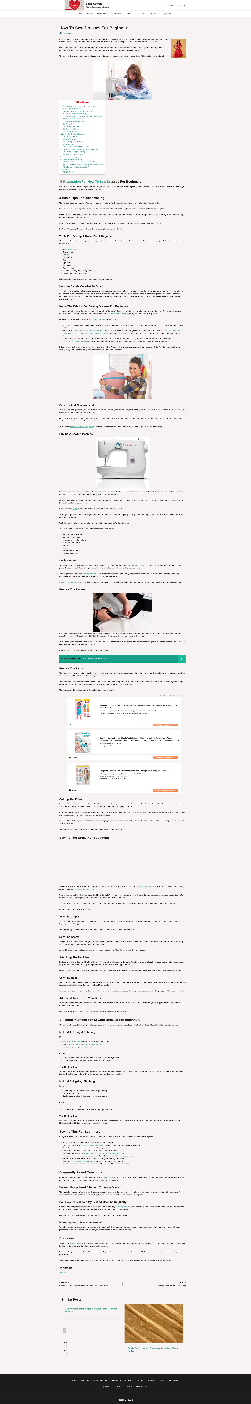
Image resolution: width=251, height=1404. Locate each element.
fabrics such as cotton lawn (171, 271)
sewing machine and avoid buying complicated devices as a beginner (102, 1111)
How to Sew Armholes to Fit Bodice (80, 1127)
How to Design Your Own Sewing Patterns (82, 1081)
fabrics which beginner (97, 259)
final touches (115, 949)
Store (90, 14)
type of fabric (115, 251)
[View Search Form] (184, 5)
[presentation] (154, 1316)
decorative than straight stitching (95, 1042)
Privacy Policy (142, 1387)
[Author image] (60, 33)
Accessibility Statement (122, 1380)
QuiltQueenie (68, 33)
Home (80, 14)
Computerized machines (68, 522)
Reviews (139, 1380)
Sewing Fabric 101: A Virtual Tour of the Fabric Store (86, 1199)
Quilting (106, 1387)
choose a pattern (79, 143)
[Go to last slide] (64, 1323)
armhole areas (139, 576)
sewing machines (94, 1059)
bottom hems (118, 937)
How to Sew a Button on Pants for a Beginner (83, 129)
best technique (84, 1023)
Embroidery (174, 1380)
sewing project (75, 1212)
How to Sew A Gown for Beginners (79, 107)
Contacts (178, 5)
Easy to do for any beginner (73, 993)
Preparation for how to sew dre (85, 116)
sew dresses (106, 1141)
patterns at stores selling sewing (82, 367)
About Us (169, 5)
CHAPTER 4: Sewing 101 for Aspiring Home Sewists (86, 775)
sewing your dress (121, 832)
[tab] (66, 1335)
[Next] (180, 1323)
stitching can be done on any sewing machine (85, 996)
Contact (128, 1387)
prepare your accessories (87, 1100)
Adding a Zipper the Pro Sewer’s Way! (172, 1276)
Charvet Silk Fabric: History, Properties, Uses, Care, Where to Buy (83, 1276)
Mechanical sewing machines (139, 505)
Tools (143, 14)
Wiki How (62, 1241)
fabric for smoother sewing (116, 254)
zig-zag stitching (168, 977)
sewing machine (70, 189)
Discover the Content (82, 102)
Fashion (117, 1387)
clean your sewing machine (83, 1119)
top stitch (73, 849)
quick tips (104, 1094)
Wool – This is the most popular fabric (76, 281)
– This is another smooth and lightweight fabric (90, 271)
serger (75, 449)
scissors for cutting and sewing (91, 1103)
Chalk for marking (69, 213)
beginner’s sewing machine (105, 432)
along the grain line (66, 763)
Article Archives (100, 1380)
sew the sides (94, 841)
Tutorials (155, 14)
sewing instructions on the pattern (86, 835)
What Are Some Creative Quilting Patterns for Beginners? (88, 963)
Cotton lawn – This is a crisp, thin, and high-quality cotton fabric (86, 273)
